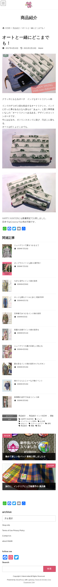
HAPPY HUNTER (10, 218)
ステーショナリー (37, 423)
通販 (52, 416)
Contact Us (6, 536)
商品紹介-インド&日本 (38, 416)
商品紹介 (22, 416)
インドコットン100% (28, 421)
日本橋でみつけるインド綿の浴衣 (27, 313)
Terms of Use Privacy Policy (13, 530)
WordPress (20, 580)
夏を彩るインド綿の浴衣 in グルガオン (29, 364)
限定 (39, 426)
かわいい (24, 423)
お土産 (42, 421)
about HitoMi (7, 541)
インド (39, 419)
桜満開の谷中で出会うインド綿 (26, 397)
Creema (14, 222)
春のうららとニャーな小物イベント (28, 381)
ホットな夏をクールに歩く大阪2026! (29, 297)
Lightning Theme (34, 580)
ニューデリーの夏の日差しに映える (28, 346)
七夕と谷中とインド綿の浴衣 (25, 281)
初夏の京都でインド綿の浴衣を (26, 330)
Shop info (6, 525)
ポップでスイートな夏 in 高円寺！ (27, 263)
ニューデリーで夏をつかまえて (26, 245)
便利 (49, 423)
